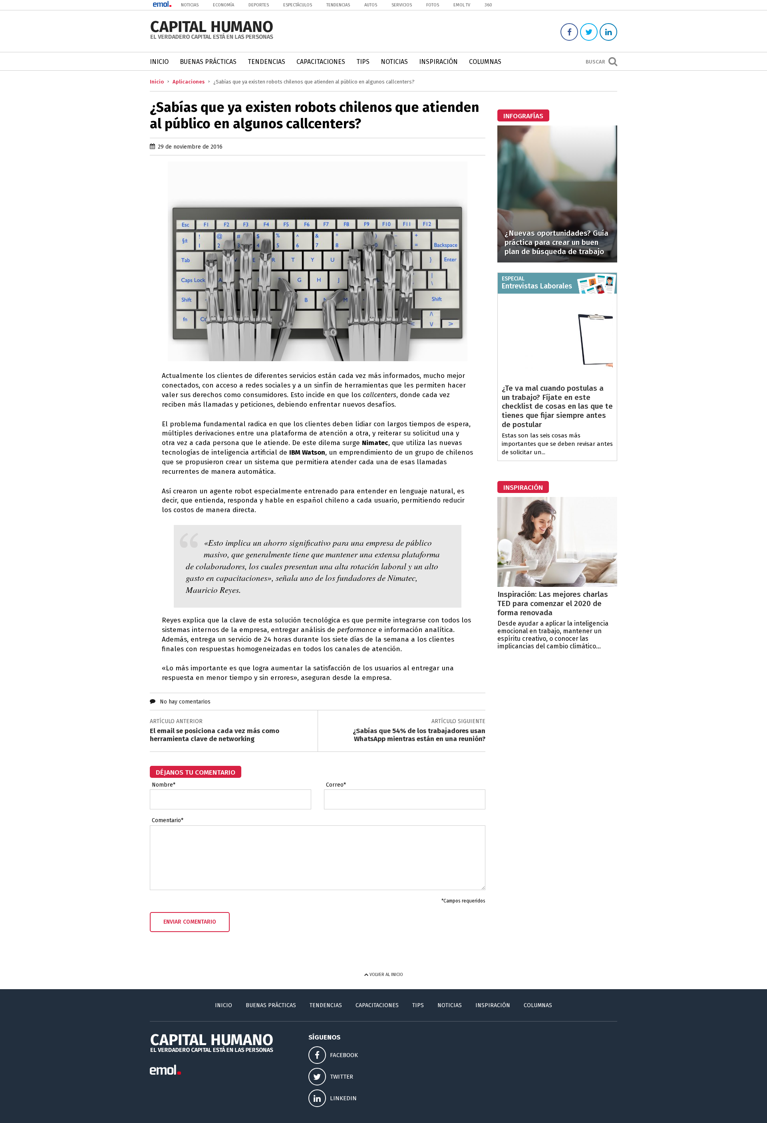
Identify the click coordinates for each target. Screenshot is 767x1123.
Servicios (401, 5)
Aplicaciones (189, 82)
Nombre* (163, 785)
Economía (223, 5)
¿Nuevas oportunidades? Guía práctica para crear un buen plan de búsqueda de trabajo (556, 242)
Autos (370, 5)
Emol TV (461, 5)
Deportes (258, 5)
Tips (363, 62)
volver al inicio (385, 974)
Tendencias (338, 5)
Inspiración (438, 62)
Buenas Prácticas (208, 62)
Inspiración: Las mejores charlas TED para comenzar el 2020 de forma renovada (552, 603)
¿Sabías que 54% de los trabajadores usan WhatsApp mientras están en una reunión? (419, 735)
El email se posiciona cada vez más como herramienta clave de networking (214, 735)
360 (488, 5)
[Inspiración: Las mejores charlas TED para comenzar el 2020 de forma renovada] (557, 584)
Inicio (159, 62)
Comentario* (167, 820)
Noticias (190, 5)
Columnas (485, 62)
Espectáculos (297, 5)
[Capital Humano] (212, 38)
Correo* (336, 785)
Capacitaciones (320, 62)
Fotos (432, 5)
